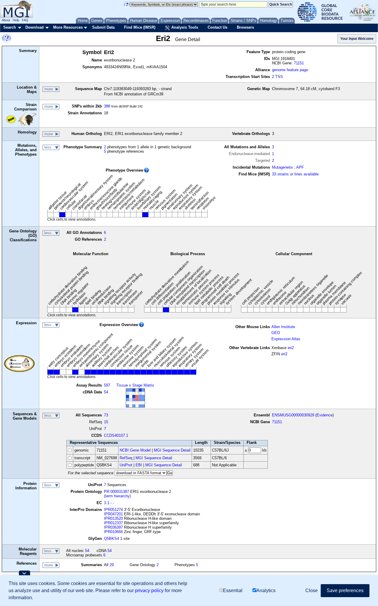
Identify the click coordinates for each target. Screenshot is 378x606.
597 (107, 385)
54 (106, 392)
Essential (232, 590)
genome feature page (290, 70)
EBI (139, 465)
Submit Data (103, 27)
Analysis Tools (184, 27)
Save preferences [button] (345, 590)
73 (106, 415)
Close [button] (311, 590)
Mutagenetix (282, 167)
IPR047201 (113, 514)
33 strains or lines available (295, 174)
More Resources (68, 27)
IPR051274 (113, 509)
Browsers (245, 27)
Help (16, 20)
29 (112, 565)
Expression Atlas (285, 339)
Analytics (266, 590)
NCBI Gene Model (135, 450)
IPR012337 (113, 523)
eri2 (291, 348)
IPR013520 (113, 518)
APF (300, 167)
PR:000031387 (116, 491)
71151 (299, 63)
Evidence (325, 415)
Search (9, 27)
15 (106, 422)
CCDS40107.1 (116, 435)
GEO (275, 332)
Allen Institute (283, 327)
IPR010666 (113, 532)
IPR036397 (113, 527)
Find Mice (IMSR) (139, 27)
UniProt (126, 465)
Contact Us (217, 27)
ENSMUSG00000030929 (293, 415)
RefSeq (126, 458)
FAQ (25, 20)
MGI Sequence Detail (172, 450)
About (6, 20)
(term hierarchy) (117, 496)
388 (107, 106)
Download (34, 27)
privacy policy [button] (149, 590)
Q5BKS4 (111, 538)
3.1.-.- (109, 503)
